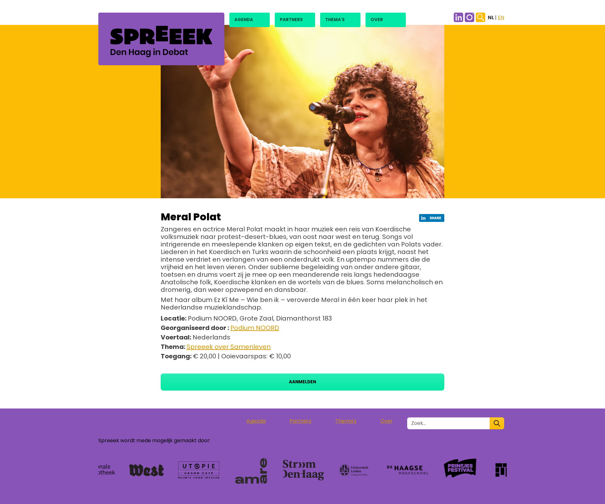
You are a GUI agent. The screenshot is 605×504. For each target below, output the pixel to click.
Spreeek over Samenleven (229, 346)
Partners (291, 20)
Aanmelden (302, 382)
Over (377, 20)
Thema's (335, 20)
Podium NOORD (254, 327)
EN (501, 17)
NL (491, 17)
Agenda (243, 20)
